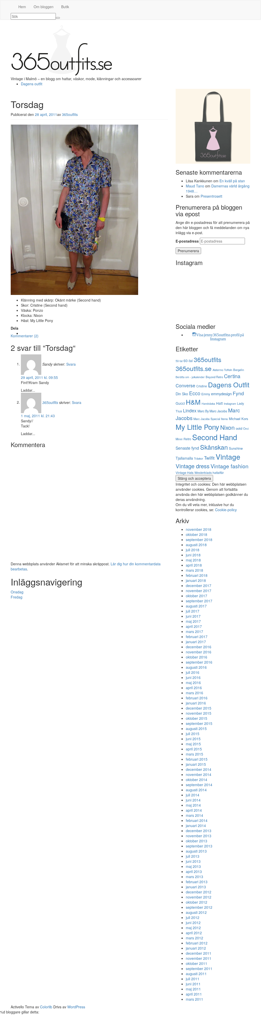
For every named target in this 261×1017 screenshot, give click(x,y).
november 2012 (198, 897)
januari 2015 (196, 764)
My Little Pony (197, 427)
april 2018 (194, 565)
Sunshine (236, 448)
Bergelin (238, 370)
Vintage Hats (184, 472)
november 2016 (198, 651)
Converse (185, 385)
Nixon (227, 427)
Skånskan (214, 446)
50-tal (179, 361)
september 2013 (199, 845)
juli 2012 (192, 917)
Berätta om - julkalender (190, 377)
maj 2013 (193, 866)
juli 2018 (192, 549)
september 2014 (199, 784)
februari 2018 (196, 575)
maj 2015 (193, 743)
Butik (65, 6)
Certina (232, 376)
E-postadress (187, 241)
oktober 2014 (196, 779)
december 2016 (198, 646)
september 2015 (199, 723)
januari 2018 (196, 580)
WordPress (76, 1006)
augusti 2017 (196, 605)
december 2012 (198, 891)
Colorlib (46, 1006)
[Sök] (58, 18)
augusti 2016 (196, 667)
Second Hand (214, 437)
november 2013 (198, 835)
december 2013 (198, 830)
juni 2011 (193, 983)
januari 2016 (196, 702)
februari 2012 (196, 943)
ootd (239, 428)
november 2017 (198, 590)
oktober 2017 (196, 595)
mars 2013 (194, 876)
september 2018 (199, 539)
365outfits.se (194, 368)
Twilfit (209, 458)
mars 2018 (194, 570)
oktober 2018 (196, 534)
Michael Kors (238, 418)
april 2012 (194, 932)
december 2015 (198, 708)
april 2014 (194, 810)
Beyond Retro (214, 377)
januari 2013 (196, 886)
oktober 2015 (196, 718)
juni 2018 (193, 554)
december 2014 (198, 769)
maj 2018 (193, 560)
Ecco (194, 393)
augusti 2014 (196, 789)
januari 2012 (196, 948)
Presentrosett (211, 196)
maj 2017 (193, 621)
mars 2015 (194, 754)
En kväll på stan (232, 180)
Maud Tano (195, 185)
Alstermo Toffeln (222, 370)
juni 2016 (193, 677)
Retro (187, 439)
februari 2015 (196, 759)
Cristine (201, 386)
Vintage (228, 456)
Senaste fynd (187, 448)
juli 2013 (192, 856)
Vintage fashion (230, 466)
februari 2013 (196, 881)
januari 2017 (196, 641)
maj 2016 (193, 682)
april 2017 (194, 626)
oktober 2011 (196, 963)
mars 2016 (194, 692)
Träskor (198, 458)
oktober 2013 (196, 840)
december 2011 (198, 953)
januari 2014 (196, 825)
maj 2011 (193, 988)
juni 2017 (193, 616)
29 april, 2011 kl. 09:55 (39, 377)
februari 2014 (196, 820)
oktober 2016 (196, 657)
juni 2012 (193, 922)
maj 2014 (193, 805)
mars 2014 (194, 815)
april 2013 (194, 871)
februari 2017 (196, 636)
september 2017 (199, 600)
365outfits (70, 114)
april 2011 (194, 994)
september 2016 (199, 662)
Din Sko (182, 393)
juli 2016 (192, 672)
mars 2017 (194, 631)
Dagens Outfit (228, 384)
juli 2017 (192, 611)
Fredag (16, 597)
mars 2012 (194, 937)
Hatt (219, 403)
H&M (193, 401)
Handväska (208, 403)
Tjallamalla (184, 458)
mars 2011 (194, 999)
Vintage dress (193, 466)
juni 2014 (193, 800)
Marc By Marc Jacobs (212, 411)
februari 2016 (196, 697)
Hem (22, 6)
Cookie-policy (226, 509)
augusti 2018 (196, 544)
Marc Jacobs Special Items (210, 419)
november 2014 (198, 774)
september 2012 (199, 907)
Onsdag (17, 591)
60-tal (188, 360)
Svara (71, 363)
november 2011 (198, 958)
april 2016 (194, 687)
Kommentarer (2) (24, 335)
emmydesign (221, 393)
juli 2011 (192, 978)
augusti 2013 (196, 851)
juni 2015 (193, 738)
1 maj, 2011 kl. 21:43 (38, 415)
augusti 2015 (196, 728)
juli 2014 (192, 794)
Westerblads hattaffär (209, 472)
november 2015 (198, 713)
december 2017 (198, 585)
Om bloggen (44, 6)
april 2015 (194, 748)
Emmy (205, 394)
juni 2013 (193, 861)
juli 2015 (192, 733)
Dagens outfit (31, 83)
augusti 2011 (196, 973)
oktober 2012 (196, 902)
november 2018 (198, 529)
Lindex (190, 410)
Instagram (230, 403)
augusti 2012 (196, 912)
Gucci (180, 403)
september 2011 (199, 968)
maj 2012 (193, 927)
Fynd (238, 393)
